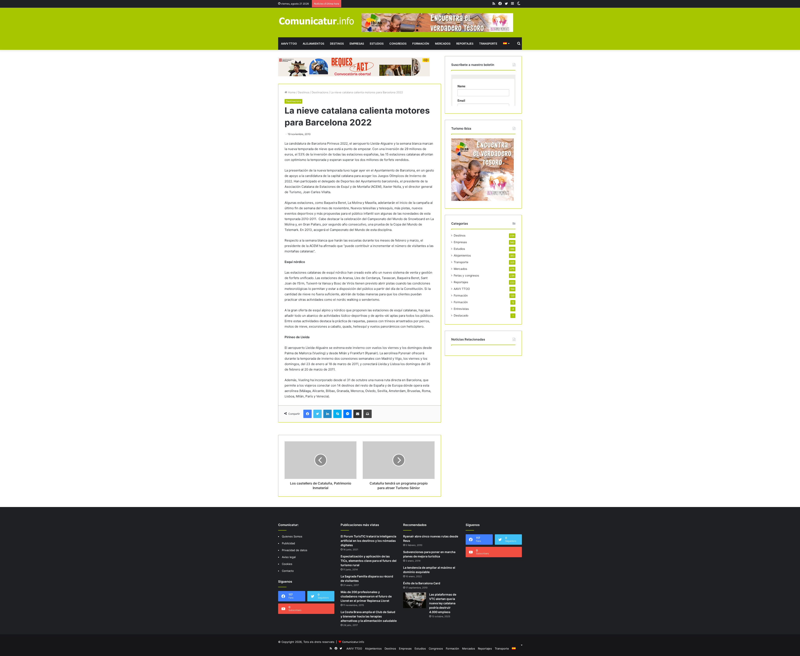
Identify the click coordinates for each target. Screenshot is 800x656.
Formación (420, 43)
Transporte (488, 43)
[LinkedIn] (327, 414)
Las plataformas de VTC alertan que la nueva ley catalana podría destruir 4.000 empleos (442, 603)
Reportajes (464, 43)
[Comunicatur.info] (316, 20)
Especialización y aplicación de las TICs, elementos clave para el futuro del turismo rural (368, 561)
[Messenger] (347, 414)
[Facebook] (307, 414)
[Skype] (337, 414)
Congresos (397, 43)
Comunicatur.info (353, 641)
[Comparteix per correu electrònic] (357, 414)
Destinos (337, 43)
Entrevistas (461, 308)
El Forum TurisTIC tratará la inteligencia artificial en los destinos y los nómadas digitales (368, 541)
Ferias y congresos (466, 275)
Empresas (357, 43)
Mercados (442, 43)
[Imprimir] (367, 414)
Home (291, 92)
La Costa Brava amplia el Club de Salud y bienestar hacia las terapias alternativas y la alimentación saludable (369, 616)
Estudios (377, 43)
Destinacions (320, 92)
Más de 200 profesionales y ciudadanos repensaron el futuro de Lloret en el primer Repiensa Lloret (366, 596)
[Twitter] (317, 414)
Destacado (461, 315)
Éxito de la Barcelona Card (421, 583)
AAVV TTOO (289, 43)
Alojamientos (313, 43)
